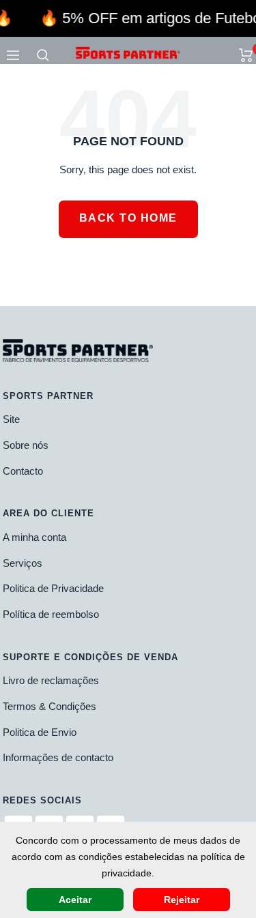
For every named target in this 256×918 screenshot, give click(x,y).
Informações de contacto (58, 757)
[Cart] (246, 55)
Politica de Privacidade (53, 588)
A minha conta (34, 537)
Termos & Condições (49, 706)
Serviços (22, 563)
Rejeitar (181, 899)
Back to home (128, 218)
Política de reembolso (51, 614)
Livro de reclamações (51, 680)
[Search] (43, 55)
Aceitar (75, 899)
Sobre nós (25, 445)
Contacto (23, 471)
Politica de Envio (39, 732)
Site (11, 419)
